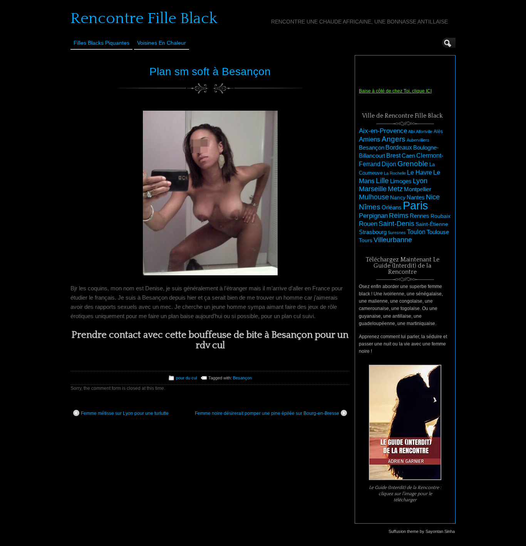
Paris (415, 205)
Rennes (419, 215)
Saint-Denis (396, 224)
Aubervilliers (418, 140)
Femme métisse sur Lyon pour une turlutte (125, 413)
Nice (433, 197)
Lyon (420, 181)
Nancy (397, 198)
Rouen (368, 224)
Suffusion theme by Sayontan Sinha (422, 531)
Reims (399, 215)
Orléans (392, 207)
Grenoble (412, 164)
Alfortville (424, 131)
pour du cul (186, 378)
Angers (393, 139)
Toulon (416, 232)
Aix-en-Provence (383, 131)
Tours (365, 240)
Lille (382, 181)
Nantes (416, 197)
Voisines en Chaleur (161, 43)
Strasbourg (373, 232)
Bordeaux (398, 147)
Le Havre (419, 172)
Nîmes (369, 207)
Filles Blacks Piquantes (101, 43)
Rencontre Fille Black (143, 18)
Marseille (373, 189)
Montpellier (417, 189)
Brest (393, 155)
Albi (411, 131)
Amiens (369, 139)
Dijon (389, 163)
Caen (408, 156)
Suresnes (397, 232)
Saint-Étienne (431, 224)
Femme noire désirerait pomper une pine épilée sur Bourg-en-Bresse (267, 413)
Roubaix (441, 216)
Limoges (401, 181)
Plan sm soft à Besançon (210, 72)
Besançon (242, 378)
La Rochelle (395, 173)
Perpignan (373, 215)
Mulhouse (374, 197)
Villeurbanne (393, 240)
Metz (395, 189)
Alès (438, 131)
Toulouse (438, 232)
